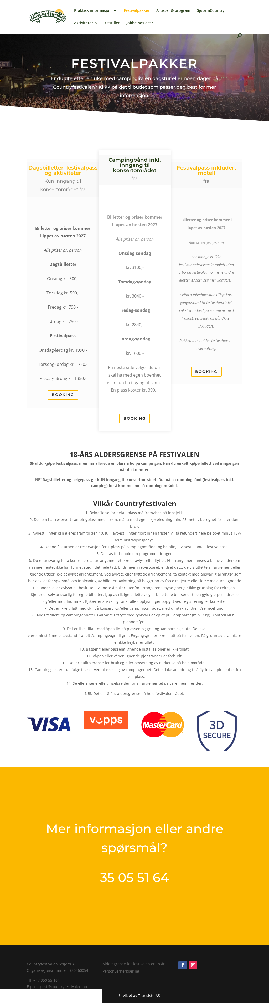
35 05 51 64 (134, 877)
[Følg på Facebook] (182, 965)
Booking (63, 394)
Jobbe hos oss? (139, 23)
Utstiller (112, 23)
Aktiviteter (83, 23)
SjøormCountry (211, 11)
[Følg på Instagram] (193, 965)
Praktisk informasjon (93, 11)
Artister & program (173, 11)
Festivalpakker (136, 11)
